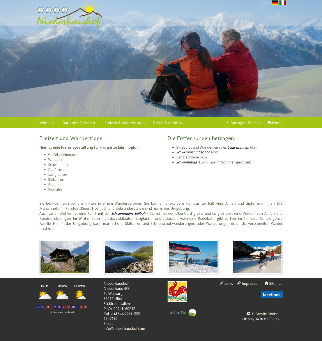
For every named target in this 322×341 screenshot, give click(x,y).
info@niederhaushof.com (124, 328)
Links (228, 283)
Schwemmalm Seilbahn (129, 213)
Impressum (251, 283)
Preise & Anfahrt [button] (167, 122)
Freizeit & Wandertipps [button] (124, 122)
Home (277, 122)
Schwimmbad (186, 162)
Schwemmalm (238, 147)
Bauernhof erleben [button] (79, 122)
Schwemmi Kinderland (193, 152)
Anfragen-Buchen (245, 122)
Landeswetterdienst (63, 312)
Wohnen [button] (46, 122)
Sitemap (276, 283)
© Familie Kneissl (265, 313)
